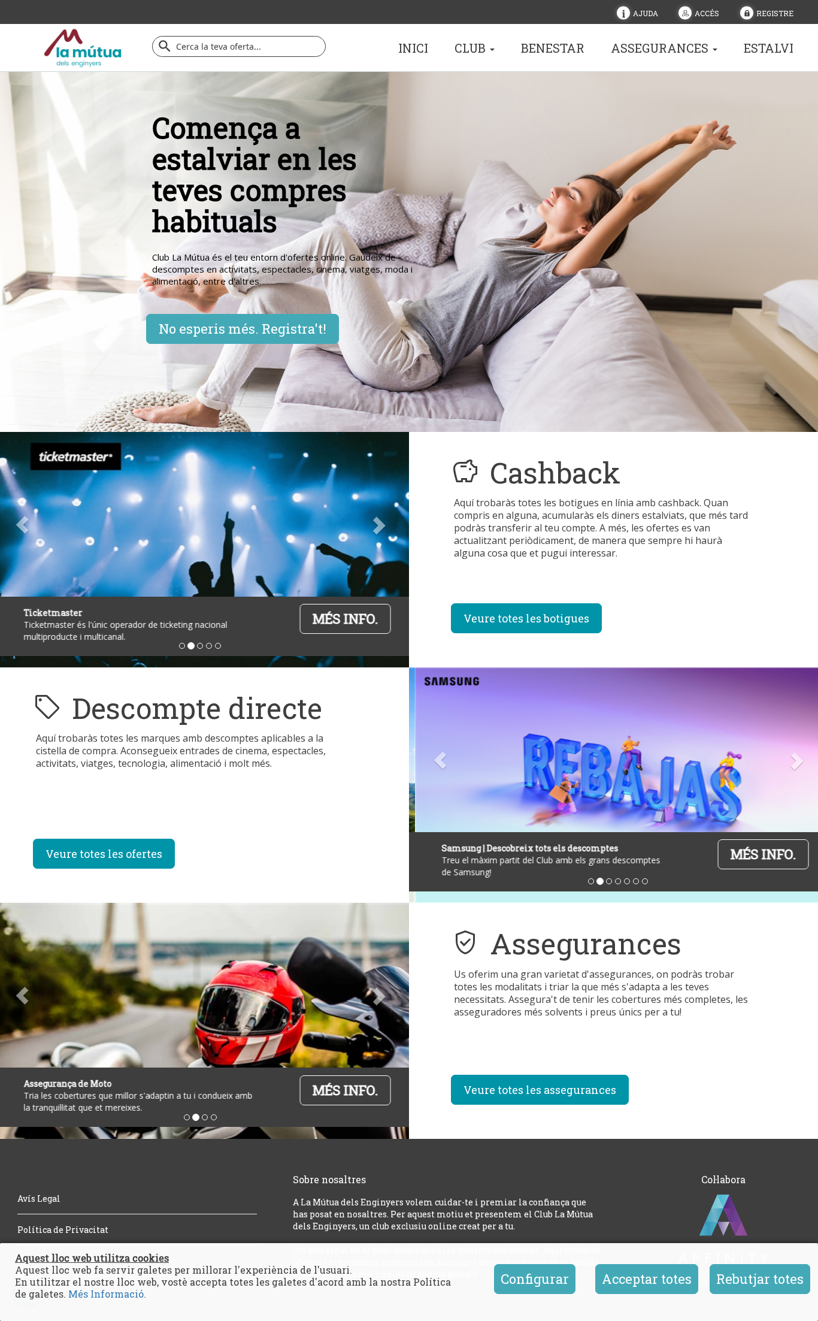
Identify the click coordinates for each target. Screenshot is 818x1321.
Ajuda (645, 12)
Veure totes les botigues (526, 618)
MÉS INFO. (339, 618)
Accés (707, 12)
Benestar (552, 48)
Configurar (535, 1278)
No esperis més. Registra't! (242, 328)
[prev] (440, 760)
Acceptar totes (647, 1278)
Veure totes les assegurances (539, 1090)
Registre (774, 12)
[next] (377, 524)
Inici (413, 48)
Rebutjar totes (760, 1278)
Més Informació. (107, 1293)
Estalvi (768, 48)
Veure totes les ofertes (104, 854)
